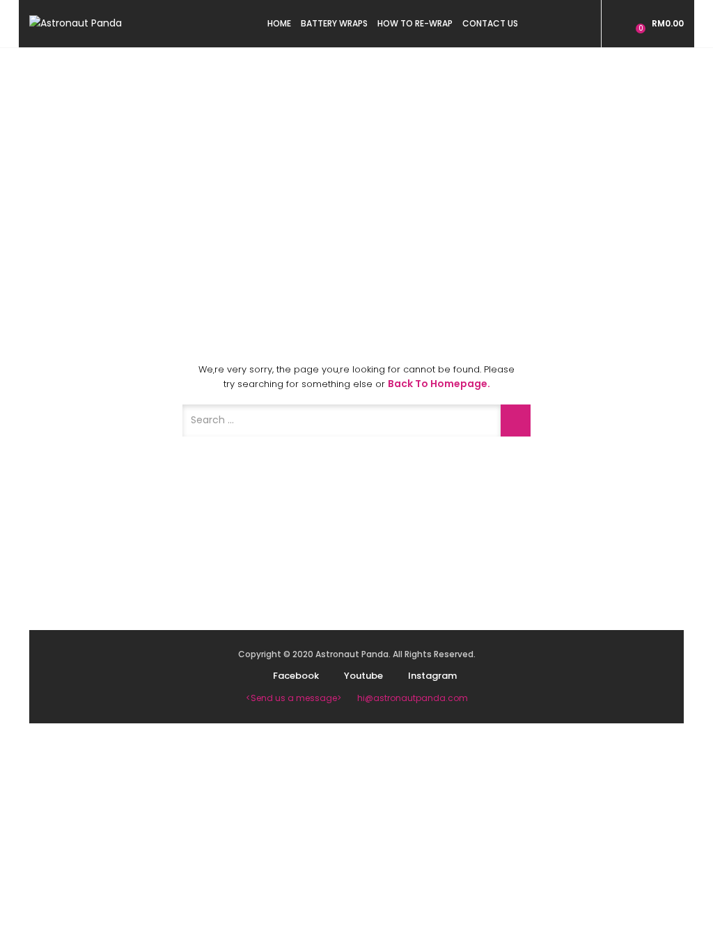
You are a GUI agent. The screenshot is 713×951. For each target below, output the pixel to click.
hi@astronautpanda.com (412, 698)
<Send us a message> (293, 698)
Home (279, 23)
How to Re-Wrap (415, 23)
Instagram (432, 675)
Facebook (296, 675)
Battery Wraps (334, 23)
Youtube (363, 675)
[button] (658, 23)
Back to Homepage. (439, 384)
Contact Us (490, 23)
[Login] (620, 23)
